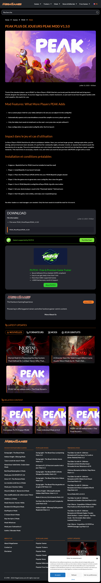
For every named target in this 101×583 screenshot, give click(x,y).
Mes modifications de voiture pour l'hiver (18, 495)
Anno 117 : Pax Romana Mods (14, 479)
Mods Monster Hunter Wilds (14, 503)
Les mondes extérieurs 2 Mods (15, 483)
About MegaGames (11, 543)
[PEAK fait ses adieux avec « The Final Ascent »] (27, 379)
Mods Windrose (10, 522)
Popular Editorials (42, 563)
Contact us (8, 547)
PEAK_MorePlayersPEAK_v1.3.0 (19, 229)
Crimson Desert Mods (12, 515)
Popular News (41, 559)
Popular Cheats (41, 555)
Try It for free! (87, 240)
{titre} (73, 579)
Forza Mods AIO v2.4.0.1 (76, 494)
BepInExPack (20, 165)
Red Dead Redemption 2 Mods (14, 471)
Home (7, 20)
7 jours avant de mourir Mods (14, 461)
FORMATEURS (36, 332)
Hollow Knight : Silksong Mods (14, 457)
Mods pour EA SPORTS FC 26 (14, 475)
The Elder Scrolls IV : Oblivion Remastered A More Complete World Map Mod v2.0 (80, 487)
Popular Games (41, 543)
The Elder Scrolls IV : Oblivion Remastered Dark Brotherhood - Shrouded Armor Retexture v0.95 (79, 463)
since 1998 (88, 302)
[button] (97, 558)
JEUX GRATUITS (72, 332)
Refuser (74, 575)
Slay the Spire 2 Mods (11, 518)
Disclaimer (8, 551)
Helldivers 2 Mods (10, 499)
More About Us (51, 314)
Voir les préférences (90, 575)
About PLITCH (51, 285)
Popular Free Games (43, 567)
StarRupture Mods (10, 511)
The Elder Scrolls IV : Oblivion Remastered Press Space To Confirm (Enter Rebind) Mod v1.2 (80, 455)
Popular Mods (41, 551)
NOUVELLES (16, 332)
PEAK (23, 20)
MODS (54, 332)
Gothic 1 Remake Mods (12, 530)
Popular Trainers (42, 547)
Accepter (58, 575)
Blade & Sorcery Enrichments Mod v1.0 (49, 497)
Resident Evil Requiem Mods (14, 507)
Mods (31, 20)
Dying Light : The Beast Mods (14, 453)
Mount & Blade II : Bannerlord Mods (16, 491)
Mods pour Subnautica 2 (12, 526)
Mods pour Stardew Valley (13, 487)
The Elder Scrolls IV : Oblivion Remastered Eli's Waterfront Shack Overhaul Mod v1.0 (79, 479)
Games (15, 20)
